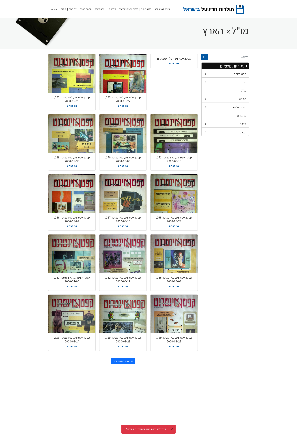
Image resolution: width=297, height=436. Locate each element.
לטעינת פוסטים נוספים (123, 361)
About (54, 9)
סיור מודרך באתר (162, 9)
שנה (244, 82)
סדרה (243, 124)
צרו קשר (73, 9)
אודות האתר (100, 9)
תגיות (243, 132)
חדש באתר (146, 9)
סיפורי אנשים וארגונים (128, 9)
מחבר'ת (241, 116)
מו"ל (243, 91)
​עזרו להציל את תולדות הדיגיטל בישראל (146, 429)
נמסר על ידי (239, 107)
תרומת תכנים (86, 9)
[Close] (171, 429)
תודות (63, 9)
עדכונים (112, 9)
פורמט (242, 99)
